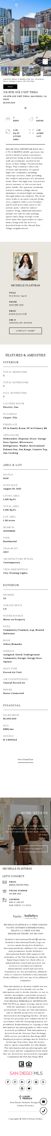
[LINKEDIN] (22, 1082)
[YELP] (43, 1082)
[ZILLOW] (36, 1082)
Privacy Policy (35, 1119)
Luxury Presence (25, 1105)
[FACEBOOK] (7, 1082)
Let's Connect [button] (33, 849)
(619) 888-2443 (16, 305)
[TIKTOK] (29, 1082)
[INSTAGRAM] (15, 1082)
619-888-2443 (15, 893)
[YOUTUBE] (29, 1088)
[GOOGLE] (22, 1088)
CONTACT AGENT (25, 331)
